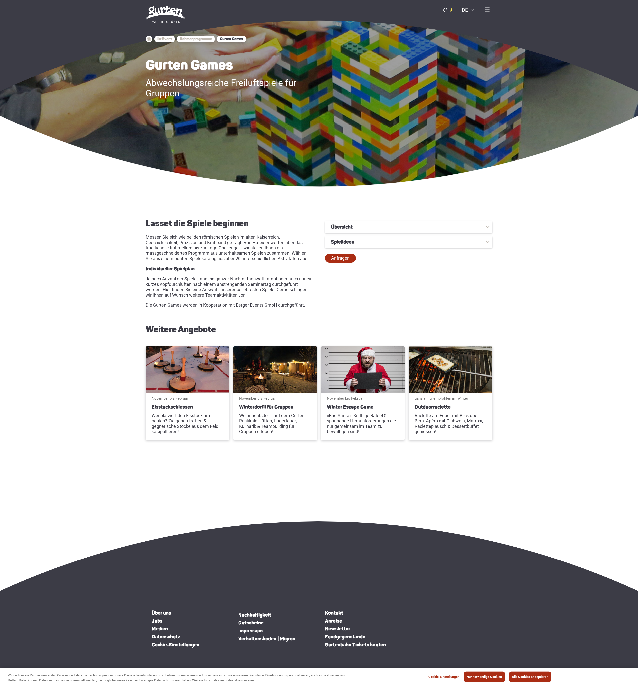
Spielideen (342, 242)
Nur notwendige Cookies (484, 677)
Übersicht (342, 227)
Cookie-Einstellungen (175, 645)
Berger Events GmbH (256, 305)
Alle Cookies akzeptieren (530, 677)
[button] (340, 258)
